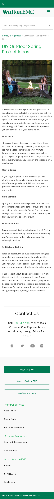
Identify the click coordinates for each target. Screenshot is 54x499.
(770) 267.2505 (21, 323)
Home (5, 35)
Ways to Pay (10, 410)
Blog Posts (15, 35)
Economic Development (15, 442)
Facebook (13, 346)
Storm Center (10, 419)
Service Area (10, 473)
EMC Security (10, 450)
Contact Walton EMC (27, 381)
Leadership (9, 482)
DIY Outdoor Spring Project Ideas (19, 25)
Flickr (42, 346)
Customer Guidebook (14, 427)
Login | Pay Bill (27, 369)
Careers (7, 465)
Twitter (22, 346)
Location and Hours (27, 392)
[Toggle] (48, 12)
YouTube (32, 346)
